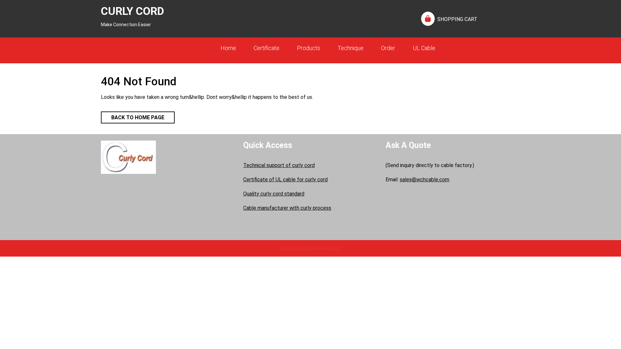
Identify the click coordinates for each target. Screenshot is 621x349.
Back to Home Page (132, 116)
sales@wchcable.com (424, 179)
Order (388, 48)
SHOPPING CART (457, 19)
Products (308, 48)
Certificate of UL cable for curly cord (285, 179)
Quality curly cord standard (273, 194)
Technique (351, 48)
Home (228, 48)
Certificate (266, 48)
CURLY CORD (132, 11)
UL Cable (424, 48)
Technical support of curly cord (279, 165)
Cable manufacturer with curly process (287, 208)
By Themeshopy (322, 248)
